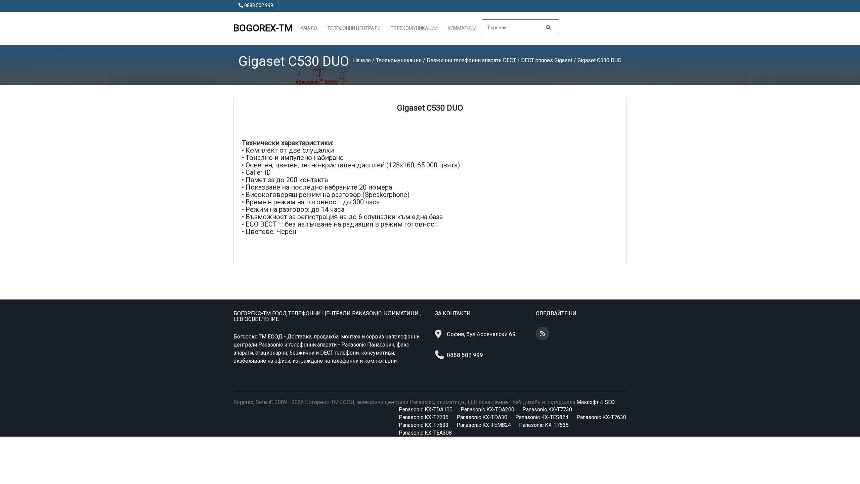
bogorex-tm (263, 28)
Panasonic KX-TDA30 (482, 417)
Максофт (587, 402)
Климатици (462, 28)
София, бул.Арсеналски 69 (481, 334)
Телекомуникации (414, 28)
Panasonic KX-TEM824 (484, 425)
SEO (610, 402)
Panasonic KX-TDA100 (426, 409)
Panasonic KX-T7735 (423, 417)
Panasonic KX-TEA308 (425, 433)
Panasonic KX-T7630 (601, 417)
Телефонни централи (354, 28)
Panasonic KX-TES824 (541, 417)
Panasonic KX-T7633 (423, 425)
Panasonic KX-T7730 (547, 409)
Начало (307, 28)
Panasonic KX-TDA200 (487, 409)
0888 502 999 (258, 5)
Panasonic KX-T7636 (544, 425)
